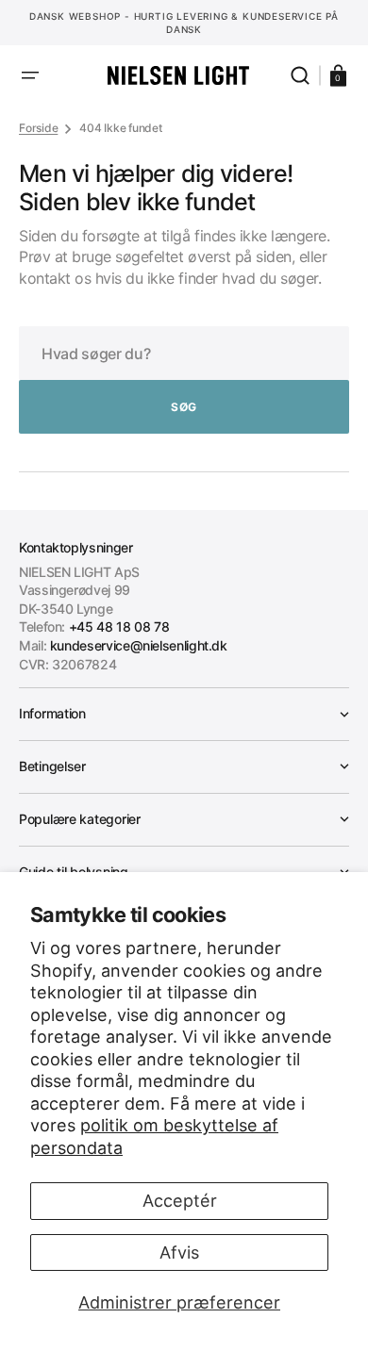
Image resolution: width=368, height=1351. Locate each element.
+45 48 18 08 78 (119, 626)
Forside (38, 128)
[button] (30, 75)
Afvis (179, 1252)
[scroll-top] (184, 1311)
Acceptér (179, 1201)
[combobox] (184, 353)
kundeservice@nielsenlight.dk (138, 645)
